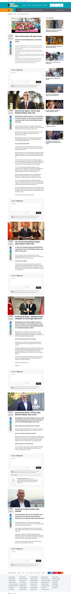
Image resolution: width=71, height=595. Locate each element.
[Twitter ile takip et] (51, 573)
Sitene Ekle (43, 572)
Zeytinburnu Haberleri (45, 589)
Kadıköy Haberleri (34, 584)
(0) (21, 484)
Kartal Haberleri (55, 584)
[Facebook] (10, 42)
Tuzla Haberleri (11, 589)
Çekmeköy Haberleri (12, 582)
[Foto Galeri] (62, 1)
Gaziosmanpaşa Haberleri (13, 584)
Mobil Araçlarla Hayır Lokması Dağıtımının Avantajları (30, 10)
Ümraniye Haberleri (23, 589)
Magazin (45, 5)
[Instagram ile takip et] (56, 573)
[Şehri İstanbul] (13, 5)
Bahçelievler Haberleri (24, 578)
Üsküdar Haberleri (34, 589)
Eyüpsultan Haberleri (45, 582)
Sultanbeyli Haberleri (23, 587)
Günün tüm (59, 10)
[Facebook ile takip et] (49, 573)
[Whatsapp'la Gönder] (10, 48)
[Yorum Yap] (10, 53)
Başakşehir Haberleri (45, 578)
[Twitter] (10, 44)
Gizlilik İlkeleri (31, 572)
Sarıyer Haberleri (55, 585)
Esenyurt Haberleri (34, 582)
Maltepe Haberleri (23, 585)
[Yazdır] (10, 52)
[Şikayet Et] (39, 484)
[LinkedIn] (10, 46)
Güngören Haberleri (23, 584)
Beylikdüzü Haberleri (34, 580)
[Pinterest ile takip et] (59, 573)
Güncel (24, 5)
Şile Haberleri (43, 587)
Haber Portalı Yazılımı (13, 593)
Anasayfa (19, 572)
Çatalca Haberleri (55, 580)
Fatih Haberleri (55, 582)
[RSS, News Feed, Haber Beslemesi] (62, 573)
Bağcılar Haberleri (12, 578)
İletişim (26, 572)
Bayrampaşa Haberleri (56, 578)
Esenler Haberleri (23, 582)
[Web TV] (60, 1)
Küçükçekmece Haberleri (13, 585)
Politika (29, 5)
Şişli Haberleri (54, 587)
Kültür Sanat (38, 5)
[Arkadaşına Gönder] (10, 50)
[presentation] (11, 10)
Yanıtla (19, 484)
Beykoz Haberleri (23, 580)
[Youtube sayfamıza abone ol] (54, 573)
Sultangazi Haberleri (34, 587)
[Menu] (51, 5)
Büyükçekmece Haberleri (46, 580)
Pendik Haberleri (34, 585)
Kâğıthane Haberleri (45, 584)
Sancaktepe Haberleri (45, 585)
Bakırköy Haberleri (34, 578)
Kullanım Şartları (37, 572)
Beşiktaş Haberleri (12, 580)
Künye (23, 572)
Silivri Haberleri (11, 587)
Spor (33, 5)
